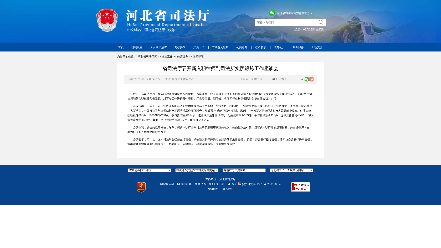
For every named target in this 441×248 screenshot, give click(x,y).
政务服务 (298, 47)
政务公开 (280, 47)
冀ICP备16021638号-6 (223, 184)
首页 (121, 47)
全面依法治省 (158, 47)
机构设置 (136, 47)
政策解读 (261, 47)
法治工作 (199, 47)
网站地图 (212, 189)
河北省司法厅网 (147, 56)
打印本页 (281, 79)
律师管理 (198, 56)
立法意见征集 (220, 47)
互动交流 (316, 47)
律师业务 (182, 56)
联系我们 (228, 189)
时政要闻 (180, 47)
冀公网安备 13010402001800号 (261, 184)
